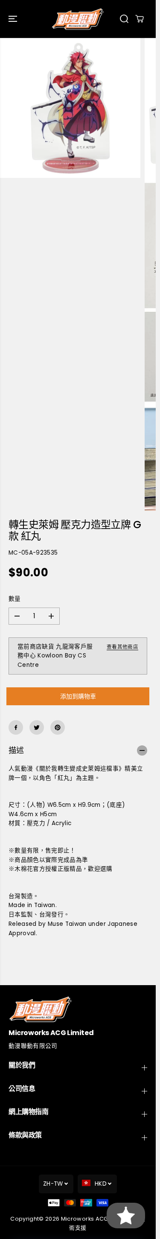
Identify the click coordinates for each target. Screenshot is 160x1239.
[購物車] (139, 18)
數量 (15, 599)
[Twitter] (36, 727)
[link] (78, 1009)
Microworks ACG (84, 1219)
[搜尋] (124, 18)
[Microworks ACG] (78, 19)
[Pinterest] (57, 727)
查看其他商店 (122, 646)
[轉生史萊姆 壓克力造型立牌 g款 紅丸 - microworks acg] (70, 108)
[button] (14, 19)
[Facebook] (16, 727)
